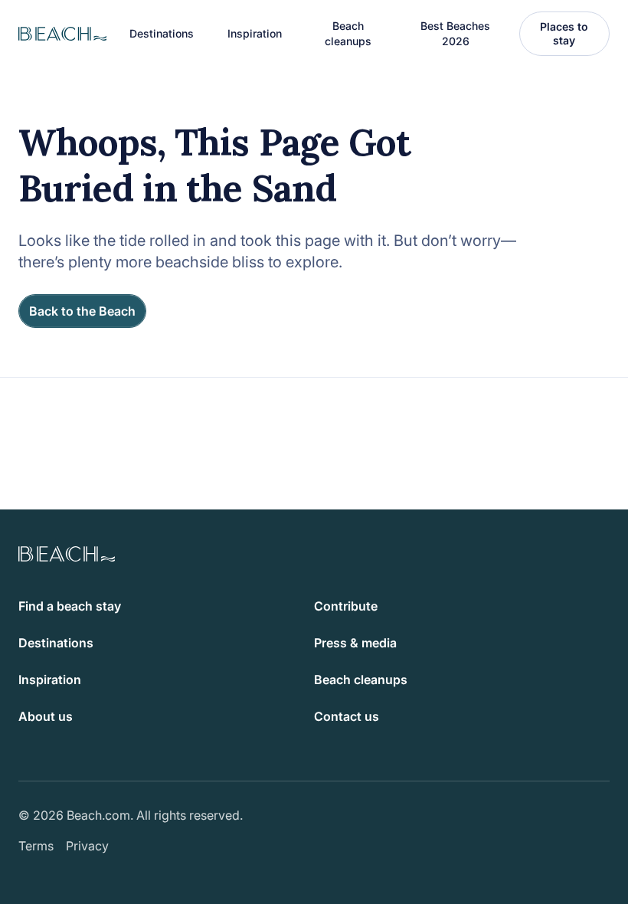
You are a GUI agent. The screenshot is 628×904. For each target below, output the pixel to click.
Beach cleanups (348, 33)
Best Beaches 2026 (455, 33)
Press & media (355, 642)
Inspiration (49, 679)
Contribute (346, 606)
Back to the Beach (82, 311)
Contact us (346, 716)
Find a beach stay (69, 606)
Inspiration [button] (254, 33)
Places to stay (564, 33)
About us (45, 716)
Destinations (55, 642)
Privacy (87, 845)
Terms (36, 845)
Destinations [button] (161, 33)
